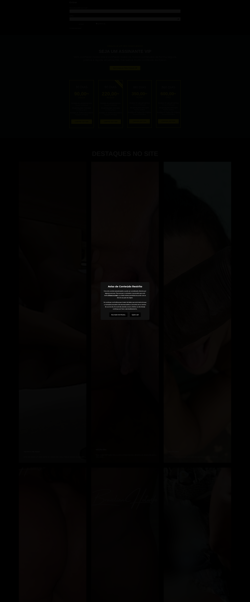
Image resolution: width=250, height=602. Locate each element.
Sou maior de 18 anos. (118, 315)
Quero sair (135, 315)
